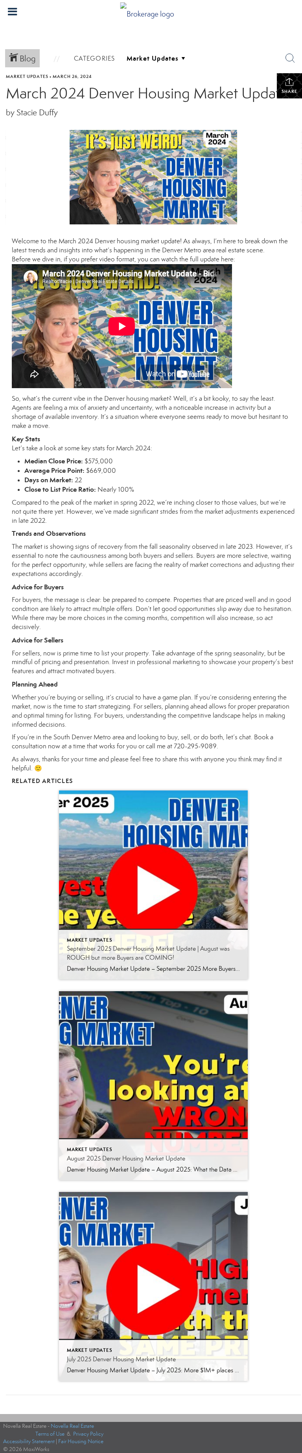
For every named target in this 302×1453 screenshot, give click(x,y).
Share (289, 91)
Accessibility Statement (29, 1441)
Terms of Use (49, 1434)
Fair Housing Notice (80, 1441)
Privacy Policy (88, 1434)
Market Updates (27, 76)
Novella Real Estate (72, 1426)
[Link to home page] (151, 12)
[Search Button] (290, 58)
